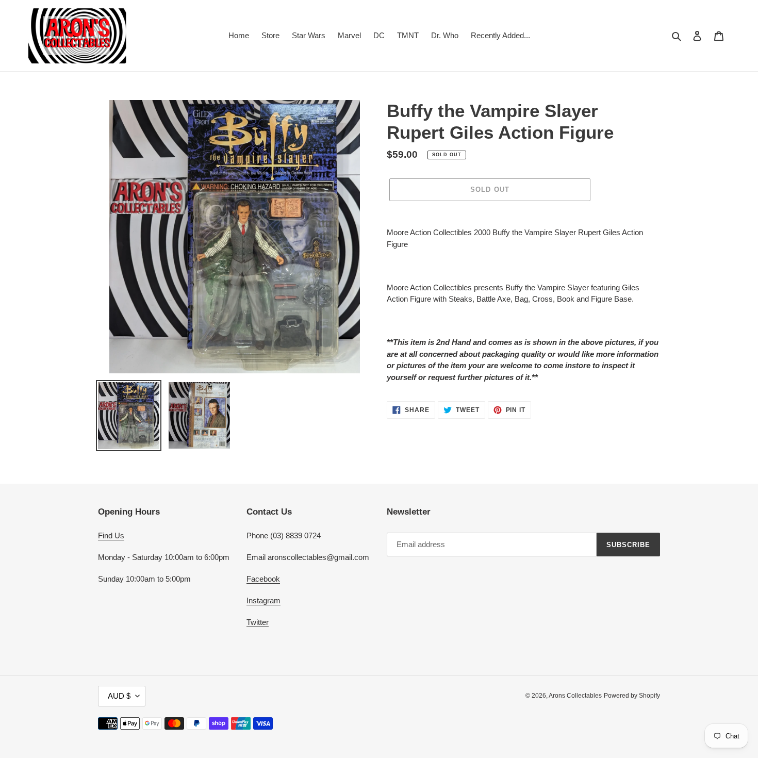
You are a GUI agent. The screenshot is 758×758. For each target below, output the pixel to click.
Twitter (257, 622)
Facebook (263, 578)
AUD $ (119, 695)
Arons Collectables (575, 695)
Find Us (111, 535)
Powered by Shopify (632, 695)
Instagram (263, 600)
